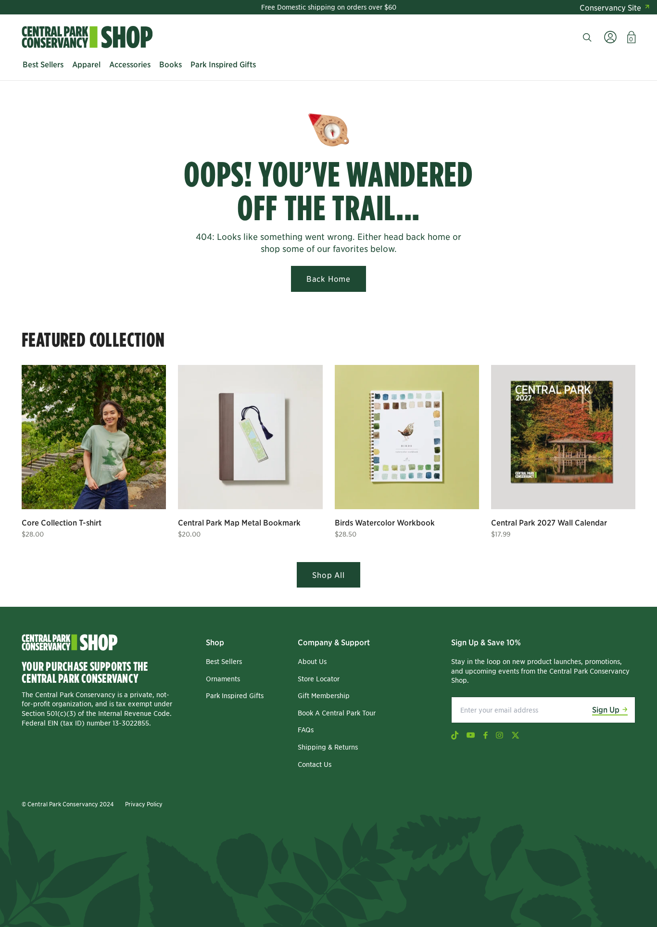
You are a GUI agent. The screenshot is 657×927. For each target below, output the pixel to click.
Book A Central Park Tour (337, 712)
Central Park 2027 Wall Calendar (549, 522)
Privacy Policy (144, 803)
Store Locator (319, 678)
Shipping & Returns (328, 746)
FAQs (306, 729)
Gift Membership (324, 695)
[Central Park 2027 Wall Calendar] (563, 437)
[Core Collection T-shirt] (94, 437)
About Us (312, 661)
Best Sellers (224, 661)
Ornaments (223, 678)
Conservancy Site (610, 7)
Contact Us (314, 764)
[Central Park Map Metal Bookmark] (250, 437)
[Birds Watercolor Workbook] (407, 437)
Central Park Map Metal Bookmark (239, 522)
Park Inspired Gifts (235, 695)
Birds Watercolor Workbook (385, 522)
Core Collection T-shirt (61, 522)
